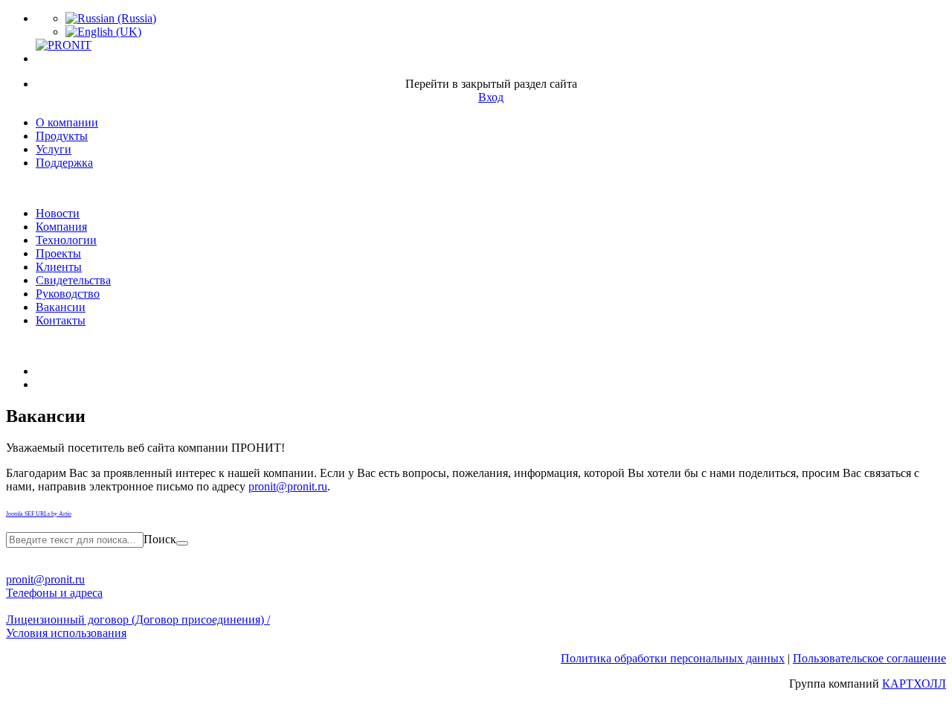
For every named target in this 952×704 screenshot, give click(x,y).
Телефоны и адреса (54, 592)
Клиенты (59, 266)
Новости (58, 213)
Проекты (58, 253)
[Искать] (182, 543)
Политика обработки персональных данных (673, 658)
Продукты (62, 135)
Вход (491, 97)
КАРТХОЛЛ (914, 683)
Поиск (160, 539)
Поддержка (64, 162)
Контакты (61, 320)
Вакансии (61, 307)
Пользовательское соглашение (869, 658)
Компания (61, 226)
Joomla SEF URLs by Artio (38, 514)
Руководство (68, 293)
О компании (67, 122)
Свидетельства (73, 280)
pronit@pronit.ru (287, 486)
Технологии (66, 240)
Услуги (53, 149)
